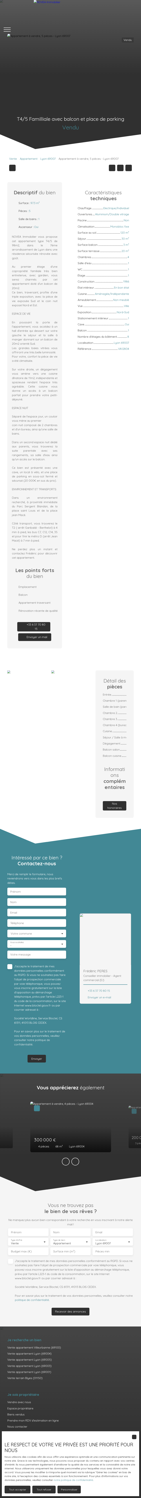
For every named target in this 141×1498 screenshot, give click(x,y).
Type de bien (59, 1240)
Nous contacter (17, 1426)
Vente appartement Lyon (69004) (29, 1353)
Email (13, 912)
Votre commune (21, 933)
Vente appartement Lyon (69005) (29, 1359)
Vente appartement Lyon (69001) (29, 1372)
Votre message (20, 954)
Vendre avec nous (19, 1402)
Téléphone (17, 923)
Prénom (15, 891)
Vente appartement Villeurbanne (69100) (34, 1347)
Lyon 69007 (48, 158)
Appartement (28, 158)
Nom (13, 902)
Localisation (100, 1240)
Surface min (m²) (64, 1251)
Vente (13, 158)
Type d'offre (16, 1240)
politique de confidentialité (32, 1300)
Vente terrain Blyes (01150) (25, 1378)
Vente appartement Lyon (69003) (29, 1366)
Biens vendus (16, 1414)
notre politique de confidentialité (73, 1480)
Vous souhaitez (17, 942)
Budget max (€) (21, 1251)
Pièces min (102, 1251)
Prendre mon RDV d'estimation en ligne (33, 1420)
